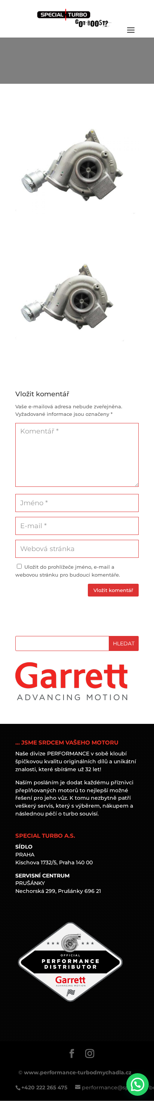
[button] (137, 1084)
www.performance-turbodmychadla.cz (78, 1072)
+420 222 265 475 (44, 1087)
